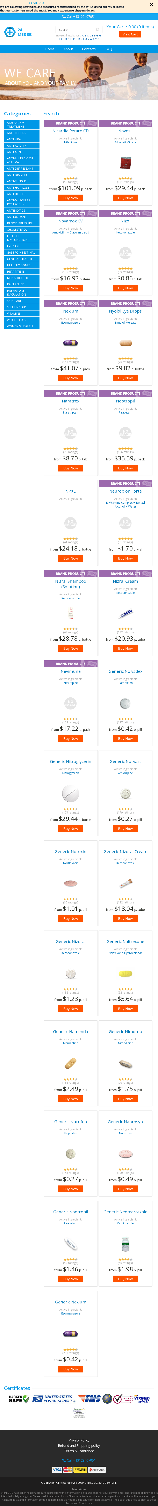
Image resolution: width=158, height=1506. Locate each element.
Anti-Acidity (16, 145)
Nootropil (125, 401)
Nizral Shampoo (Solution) (70, 583)
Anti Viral (14, 139)
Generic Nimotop (125, 1031)
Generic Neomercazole (125, 1212)
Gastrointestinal (21, 252)
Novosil (125, 131)
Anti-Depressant (20, 168)
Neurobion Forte (125, 491)
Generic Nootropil (70, 1212)
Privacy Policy (79, 1440)
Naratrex (70, 401)
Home (50, 49)
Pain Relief (15, 284)
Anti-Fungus (17, 181)
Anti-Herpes (16, 194)
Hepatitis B (15, 271)
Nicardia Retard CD (70, 131)
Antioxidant (17, 217)
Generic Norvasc (125, 761)
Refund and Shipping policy (79, 1445)
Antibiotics (16, 210)
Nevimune (71, 671)
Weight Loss (16, 320)
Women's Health (20, 326)
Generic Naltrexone (125, 941)
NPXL (70, 491)
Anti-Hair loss (18, 187)
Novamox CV (70, 221)
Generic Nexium (70, 1302)
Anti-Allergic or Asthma (20, 160)
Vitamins (14, 313)
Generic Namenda (70, 1031)
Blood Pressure (20, 223)
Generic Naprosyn (125, 1121)
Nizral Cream (125, 581)
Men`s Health (17, 278)
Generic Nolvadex (125, 671)
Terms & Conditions (79, 1451)
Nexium (70, 311)
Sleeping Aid (16, 307)
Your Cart (130, 26)
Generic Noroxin (70, 851)
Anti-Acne (14, 152)
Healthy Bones (18, 265)
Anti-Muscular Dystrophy (18, 202)
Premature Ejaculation (16, 292)
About (68, 49)
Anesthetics (16, 133)
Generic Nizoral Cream (125, 851)
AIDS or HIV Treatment (15, 124)
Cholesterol (17, 229)
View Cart (130, 34)
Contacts (89, 49)
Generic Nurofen (70, 1121)
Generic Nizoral (71, 941)
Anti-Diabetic (17, 175)
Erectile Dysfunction (17, 238)
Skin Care (14, 301)
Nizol (125, 221)
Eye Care (13, 246)
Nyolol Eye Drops (125, 311)
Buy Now (70, 198)
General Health (19, 259)
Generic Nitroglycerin (70, 761)
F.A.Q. (109, 49)
